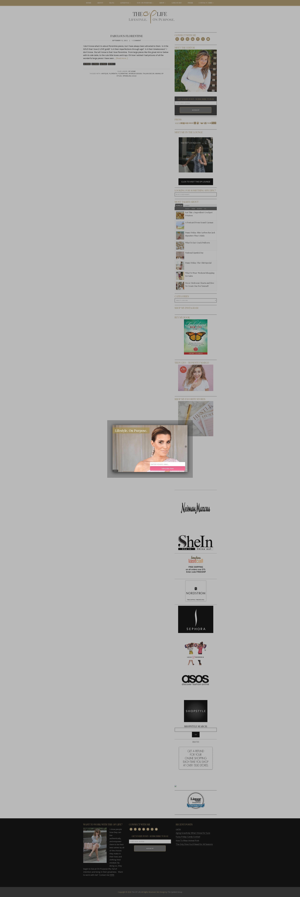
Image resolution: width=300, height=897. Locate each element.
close (115, 471)
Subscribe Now (168, 468)
